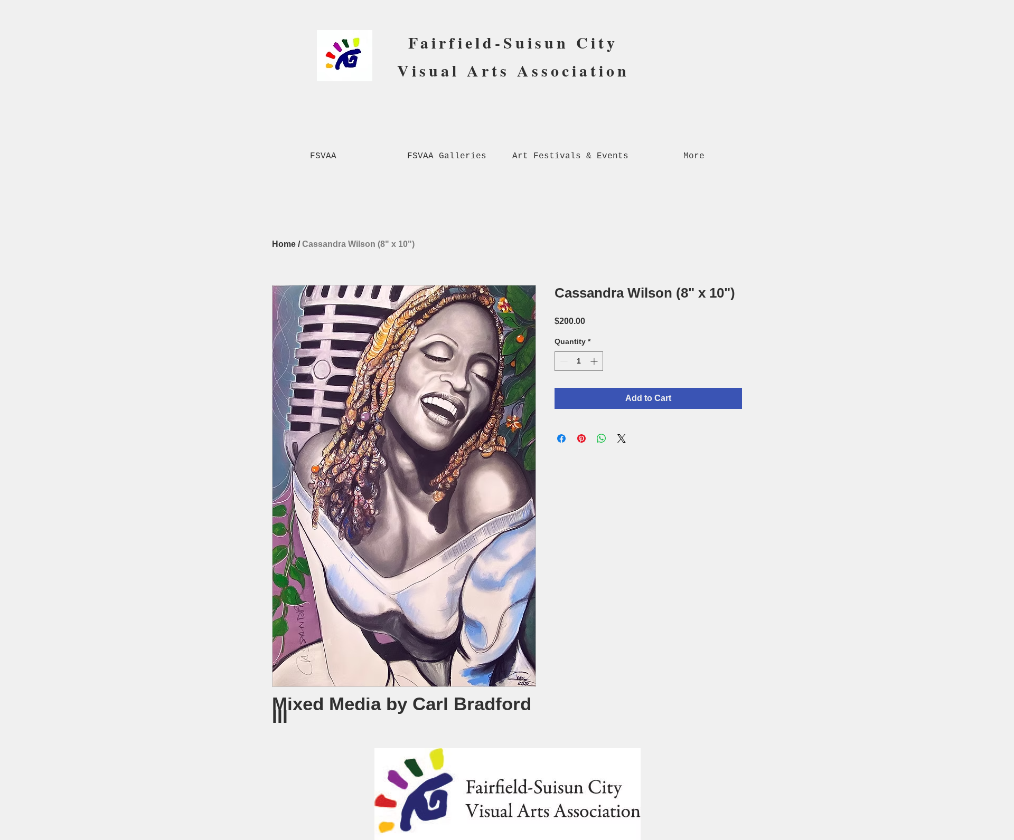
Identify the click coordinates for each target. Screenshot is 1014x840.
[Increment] (595, 361)
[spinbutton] (578, 361)
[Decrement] (562, 361)
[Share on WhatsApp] (601, 438)
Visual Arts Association (513, 70)
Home (284, 244)
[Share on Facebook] (561, 438)
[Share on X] (621, 438)
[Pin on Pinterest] (581, 438)
